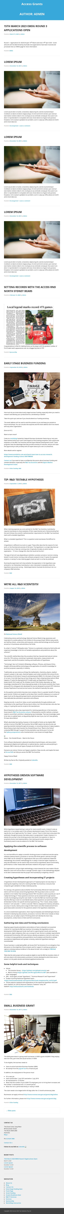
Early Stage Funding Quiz (14, 1189)
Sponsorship (13, 352)
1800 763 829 (11, 951)
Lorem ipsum (13, 62)
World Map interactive (13, 1203)
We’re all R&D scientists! (21, 584)
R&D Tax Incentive (31, 462)
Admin (22, 34)
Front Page (9, 1191)
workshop (13, 438)
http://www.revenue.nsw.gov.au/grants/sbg (41, 1098)
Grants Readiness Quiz (13, 1195)
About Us (9, 1183)
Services (9, 1199)
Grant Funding (10, 1193)
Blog (7, 1185)
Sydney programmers (13, 732)
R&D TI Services (11, 1197)
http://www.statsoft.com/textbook (22, 986)
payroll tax (22, 1068)
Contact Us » (8, 1143)
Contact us (7, 460)
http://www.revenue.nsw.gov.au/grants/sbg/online (41, 1094)
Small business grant (19, 1005)
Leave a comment (24, 126)
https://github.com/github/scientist (34, 970)
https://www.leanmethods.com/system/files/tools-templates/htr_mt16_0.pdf (30, 980)
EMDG (11, 50)
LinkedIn (35, 760)
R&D (20, 468)
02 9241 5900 (10, 1139)
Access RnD (9, 752)
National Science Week (14, 634)
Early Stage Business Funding (25, 363)
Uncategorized (14, 126)
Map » (6, 1135)
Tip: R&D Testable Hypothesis (24, 479)
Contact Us (9, 1187)
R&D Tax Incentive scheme (22, 712)
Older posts (11, 1111)
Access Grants (32, 4)
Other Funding (14, 468)
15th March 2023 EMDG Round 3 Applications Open (20, 1159)
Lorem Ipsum (13, 137)
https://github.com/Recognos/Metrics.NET (32, 972)
